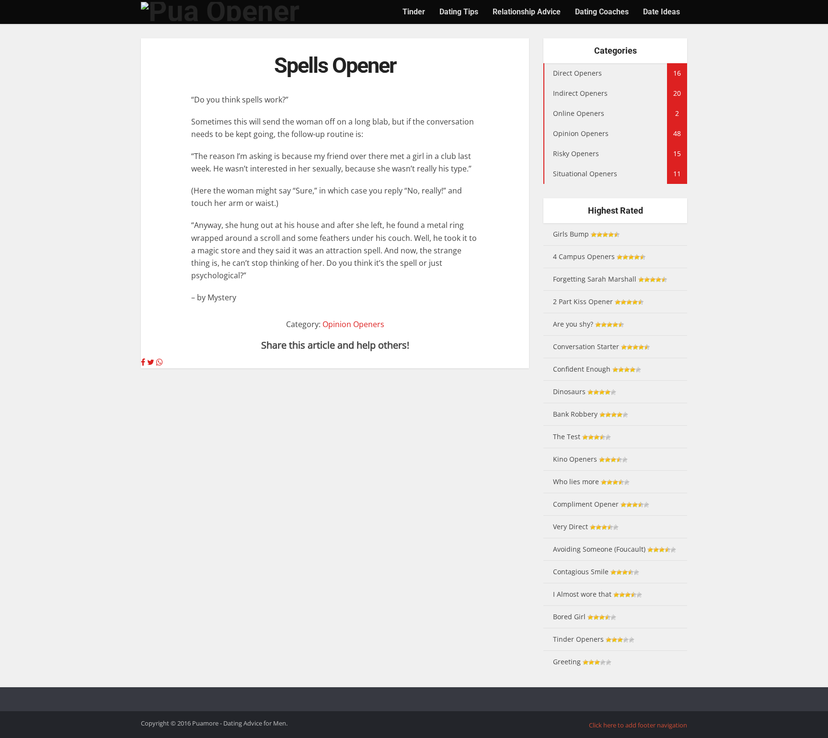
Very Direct (570, 526)
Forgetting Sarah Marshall (594, 279)
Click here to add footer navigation (638, 725)
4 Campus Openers (584, 256)
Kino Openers (575, 459)
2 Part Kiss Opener (583, 301)
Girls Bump (571, 233)
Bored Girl (569, 616)
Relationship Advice (527, 11)
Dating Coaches (602, 11)
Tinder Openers (578, 639)
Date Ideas (661, 11)
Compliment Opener (586, 504)
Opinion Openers (353, 324)
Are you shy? (573, 324)
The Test (566, 436)
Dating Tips (458, 11)
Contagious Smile (581, 571)
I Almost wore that (582, 594)
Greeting (567, 661)
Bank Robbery (575, 414)
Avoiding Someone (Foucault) (599, 549)
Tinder (413, 11)
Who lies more (576, 481)
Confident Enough (581, 369)
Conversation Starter (586, 346)
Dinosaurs (569, 391)
